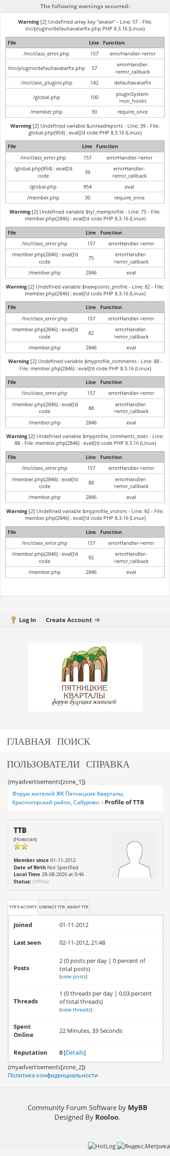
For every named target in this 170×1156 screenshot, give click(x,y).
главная (29, 741)
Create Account (69, 619)
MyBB (137, 1107)
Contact (52, 907)
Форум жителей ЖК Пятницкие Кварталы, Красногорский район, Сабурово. (68, 798)
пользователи (43, 763)
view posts (73, 976)
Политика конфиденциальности (53, 1075)
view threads (76, 1009)
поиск (73, 741)
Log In (27, 619)
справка (108, 763)
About (77, 907)
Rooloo (106, 1116)
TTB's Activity (23, 907)
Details (75, 1052)
